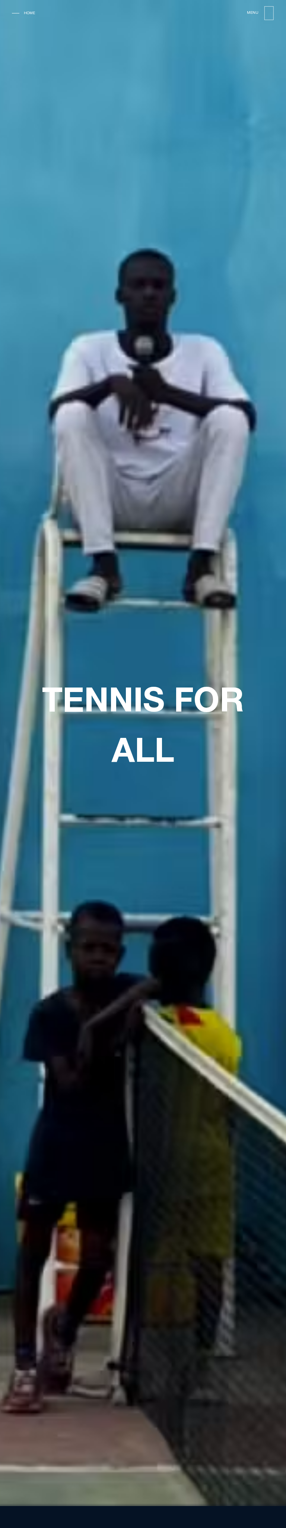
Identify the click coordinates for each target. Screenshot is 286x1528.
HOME (29, 13)
